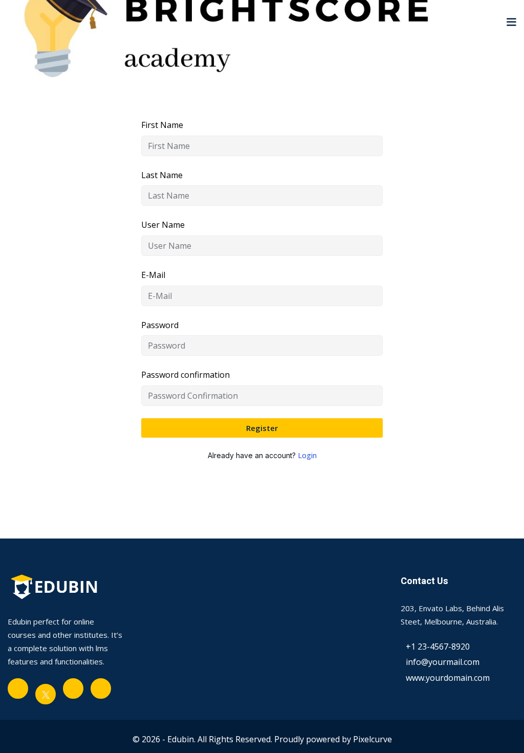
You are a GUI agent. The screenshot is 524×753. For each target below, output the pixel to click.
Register (262, 428)
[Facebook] (18, 688)
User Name (163, 224)
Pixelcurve (372, 739)
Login (307, 455)
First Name (162, 125)
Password (160, 325)
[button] (511, 21)
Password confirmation (185, 374)
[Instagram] (101, 688)
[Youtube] (73, 688)
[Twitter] (45, 694)
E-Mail (153, 275)
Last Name (162, 175)
